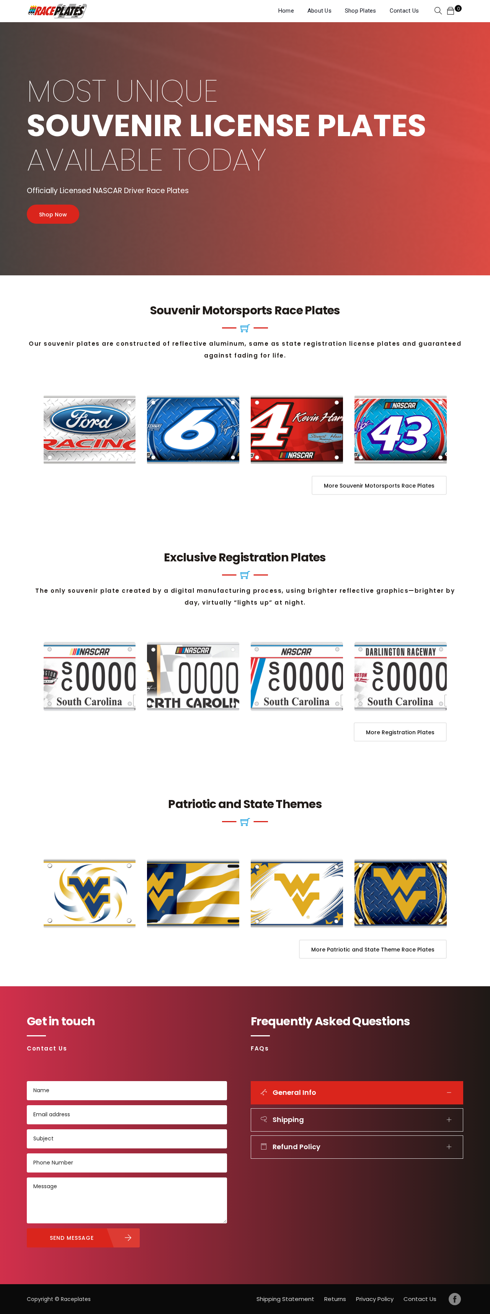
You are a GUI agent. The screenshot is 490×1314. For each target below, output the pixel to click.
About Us (319, 10)
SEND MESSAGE (72, 1238)
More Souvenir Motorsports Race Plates (379, 485)
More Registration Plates (400, 732)
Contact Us (404, 10)
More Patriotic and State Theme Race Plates (372, 949)
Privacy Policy (375, 1299)
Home (286, 10)
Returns (335, 1299)
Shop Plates (360, 10)
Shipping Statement (285, 1299)
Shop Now (53, 214)
